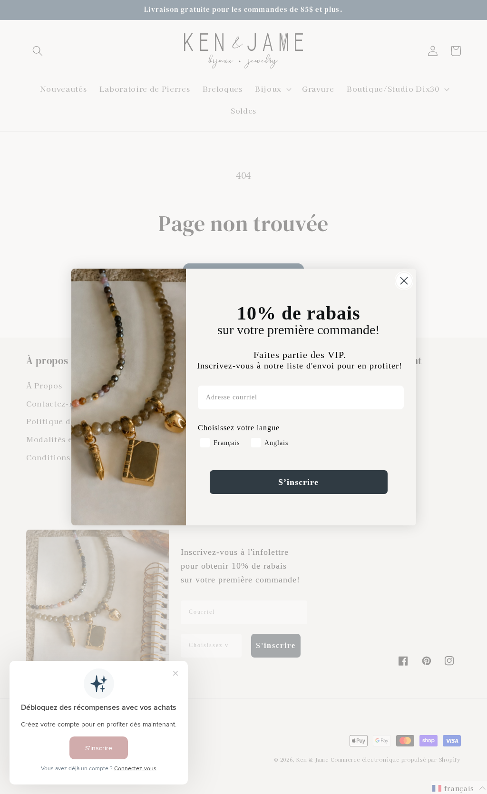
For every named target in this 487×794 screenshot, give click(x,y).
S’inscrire (298, 482)
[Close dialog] (404, 280)
